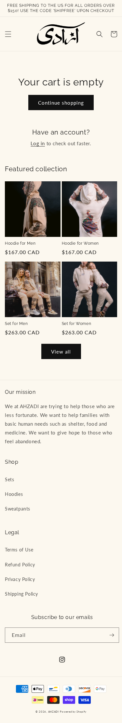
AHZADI (53, 711)
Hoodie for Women (80, 243)
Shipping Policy (21, 594)
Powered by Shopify (73, 711)
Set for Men (16, 323)
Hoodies (14, 494)
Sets (9, 479)
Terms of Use (19, 549)
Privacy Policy (20, 579)
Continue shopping (61, 103)
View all (61, 352)
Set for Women (76, 323)
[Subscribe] (111, 635)
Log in (38, 143)
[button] (8, 34)
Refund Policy (20, 564)
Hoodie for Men (20, 243)
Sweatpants (17, 508)
